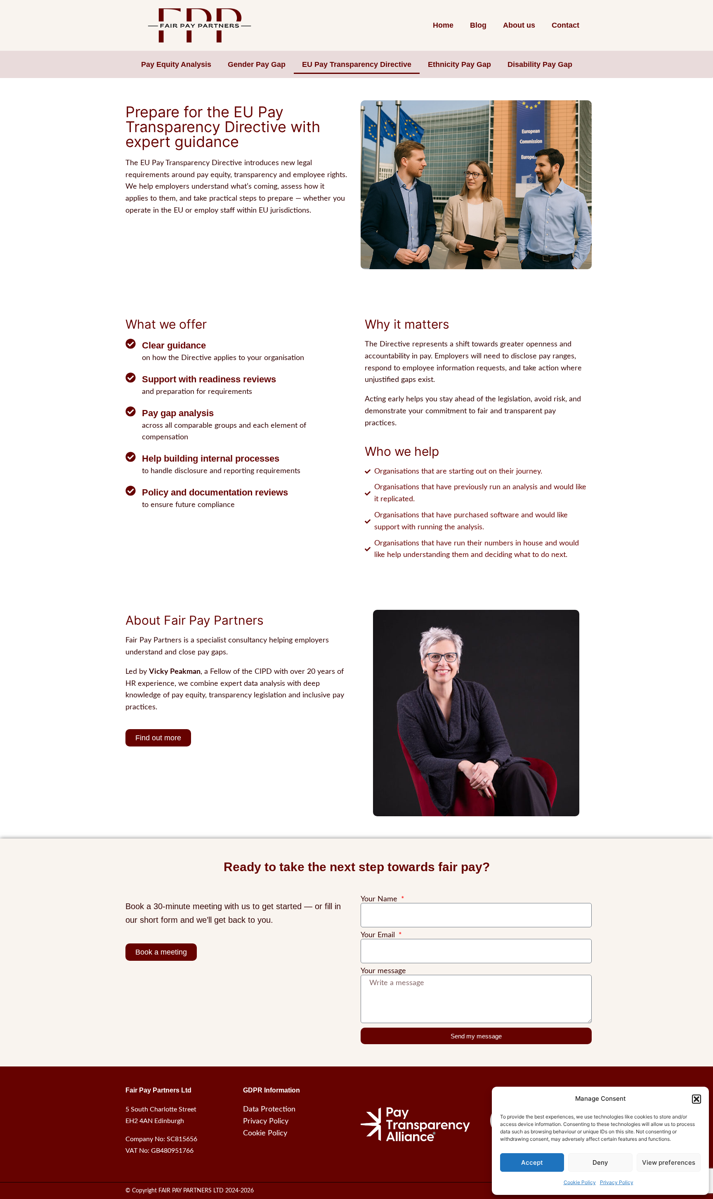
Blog (478, 25)
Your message (383, 971)
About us (519, 25)
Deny (600, 1162)
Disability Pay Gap (540, 64)
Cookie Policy (580, 1182)
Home (443, 25)
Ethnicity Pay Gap (459, 64)
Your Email (379, 935)
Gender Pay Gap (257, 64)
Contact (565, 25)
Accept (532, 1162)
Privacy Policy (616, 1182)
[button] (696, 1099)
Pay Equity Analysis (176, 64)
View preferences (668, 1162)
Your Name (380, 899)
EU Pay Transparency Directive (356, 64)
